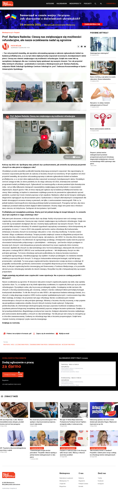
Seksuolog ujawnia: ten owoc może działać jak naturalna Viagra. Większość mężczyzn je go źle (103, 422)
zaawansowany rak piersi (38, 344)
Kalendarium (62, 3)
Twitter (100, 478)
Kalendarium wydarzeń (66, 478)
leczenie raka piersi (22, 344)
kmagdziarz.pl (13, 488)
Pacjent (16, 32)
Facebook (100, 481)
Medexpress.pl (7, 32)
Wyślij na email (64, 333)
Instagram (101, 483)
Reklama (81, 478)
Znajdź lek (62, 483)
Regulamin (5, 380)
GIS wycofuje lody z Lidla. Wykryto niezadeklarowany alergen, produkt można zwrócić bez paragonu (12, 422)
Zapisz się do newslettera (45, 333)
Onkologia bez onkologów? (99, 53)
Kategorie (50, 3)
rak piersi (6, 344)
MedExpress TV (75, 3)
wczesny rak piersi (68, 344)
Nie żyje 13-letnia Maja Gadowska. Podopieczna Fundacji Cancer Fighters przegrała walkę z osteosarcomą (73, 422)
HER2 (12, 344)
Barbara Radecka (55, 344)
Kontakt (81, 486)
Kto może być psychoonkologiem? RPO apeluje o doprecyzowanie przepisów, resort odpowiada (43, 422)
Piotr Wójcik (16, 46)
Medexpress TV (64, 481)
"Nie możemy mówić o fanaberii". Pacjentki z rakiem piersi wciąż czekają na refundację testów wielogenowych (103, 453)
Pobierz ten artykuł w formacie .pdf (19, 333)
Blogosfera (63, 486)
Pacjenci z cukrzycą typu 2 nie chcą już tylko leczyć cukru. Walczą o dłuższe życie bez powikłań (73, 453)
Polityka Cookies (83, 483)
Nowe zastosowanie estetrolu (100, 129)
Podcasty (88, 3)
